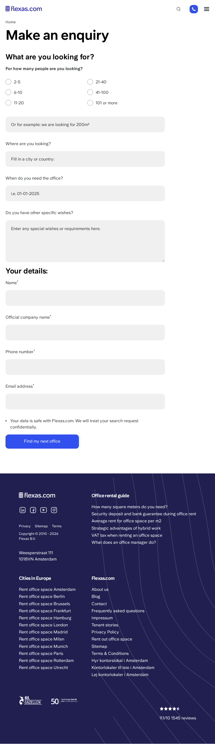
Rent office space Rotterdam (46, 660)
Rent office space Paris (41, 653)
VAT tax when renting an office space (127, 535)
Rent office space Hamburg (45, 617)
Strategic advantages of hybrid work (126, 528)
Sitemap (41, 526)
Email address (19, 386)
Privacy (25, 526)
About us (100, 589)
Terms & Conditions (110, 653)
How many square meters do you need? (130, 506)
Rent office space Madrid (43, 631)
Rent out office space (112, 639)
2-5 (17, 81)
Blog (96, 596)
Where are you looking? (28, 143)
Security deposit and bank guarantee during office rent (144, 513)
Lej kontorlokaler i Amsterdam (120, 674)
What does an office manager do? (124, 542)
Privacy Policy (105, 631)
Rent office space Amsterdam (47, 589)
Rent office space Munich (43, 646)
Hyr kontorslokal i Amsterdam (120, 660)
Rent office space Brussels (44, 603)
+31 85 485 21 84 (193, 9)
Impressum (102, 617)
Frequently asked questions (118, 610)
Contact (99, 603)
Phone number (20, 351)
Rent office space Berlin (42, 596)
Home (11, 22)
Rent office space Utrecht (43, 667)
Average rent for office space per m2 (126, 520)
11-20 (19, 102)
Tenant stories (105, 624)
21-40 (101, 81)
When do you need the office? (34, 178)
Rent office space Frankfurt (45, 610)
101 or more (106, 102)
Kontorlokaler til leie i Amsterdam (123, 667)
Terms (57, 526)
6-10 (18, 92)
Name (11, 282)
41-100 (102, 92)
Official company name (28, 317)
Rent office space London (43, 624)
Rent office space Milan (41, 639)
